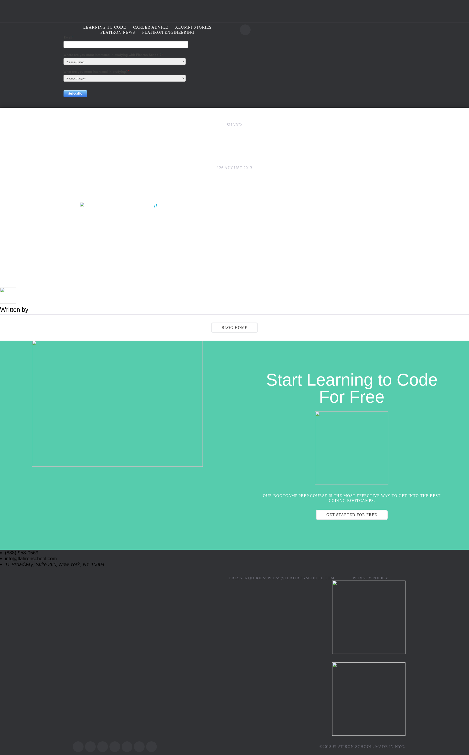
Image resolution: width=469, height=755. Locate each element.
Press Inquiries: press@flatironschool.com (281, 578)
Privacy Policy (370, 578)
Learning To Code (104, 27)
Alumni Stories (193, 27)
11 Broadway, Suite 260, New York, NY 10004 (54, 564)
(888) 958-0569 (21, 552)
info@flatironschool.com (31, 558)
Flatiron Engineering (168, 32)
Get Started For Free (351, 515)
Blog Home (234, 327)
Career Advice (150, 27)
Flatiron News (117, 32)
